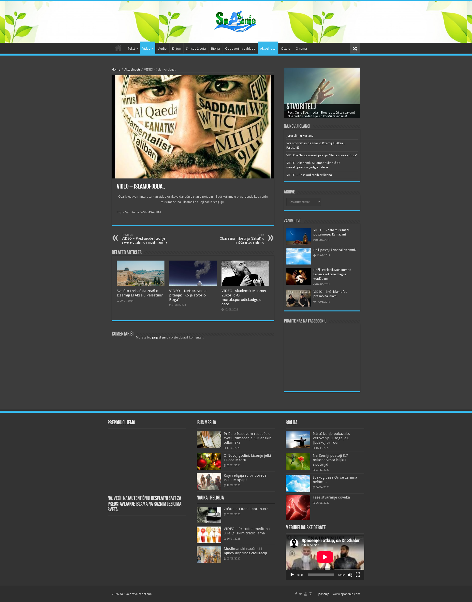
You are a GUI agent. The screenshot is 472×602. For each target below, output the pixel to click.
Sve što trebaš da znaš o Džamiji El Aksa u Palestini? (140, 293)
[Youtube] (306, 594)
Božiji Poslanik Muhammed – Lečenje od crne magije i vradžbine (333, 274)
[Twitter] (300, 594)
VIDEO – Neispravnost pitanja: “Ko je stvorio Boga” (188, 295)
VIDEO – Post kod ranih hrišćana (309, 175)
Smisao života (196, 48)
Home (116, 69)
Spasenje (323, 594)
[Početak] (292, 574)
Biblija (215, 48)
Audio (162, 48)
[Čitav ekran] (357, 574)
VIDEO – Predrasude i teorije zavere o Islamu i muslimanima (144, 238)
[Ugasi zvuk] (350, 574)
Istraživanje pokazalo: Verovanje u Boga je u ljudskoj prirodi (331, 438)
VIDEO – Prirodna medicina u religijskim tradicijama (247, 531)
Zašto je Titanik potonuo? (246, 509)
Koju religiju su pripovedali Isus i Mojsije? (246, 477)
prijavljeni (159, 337)
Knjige (176, 48)
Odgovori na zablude (240, 48)
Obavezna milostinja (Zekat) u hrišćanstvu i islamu (242, 238)
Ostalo (285, 48)
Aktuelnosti (268, 48)
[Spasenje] (236, 21)
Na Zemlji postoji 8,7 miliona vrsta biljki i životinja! (330, 460)
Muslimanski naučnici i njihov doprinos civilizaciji (245, 550)
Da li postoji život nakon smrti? (334, 250)
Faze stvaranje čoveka (331, 497)
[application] (325, 557)
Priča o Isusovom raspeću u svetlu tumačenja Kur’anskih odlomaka (247, 438)
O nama (301, 48)
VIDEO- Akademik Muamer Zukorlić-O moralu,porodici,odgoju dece (244, 297)
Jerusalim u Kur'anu (299, 135)
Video (146, 48)
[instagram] (310, 594)
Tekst (131, 48)
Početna (118, 48)
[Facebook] (296, 594)
